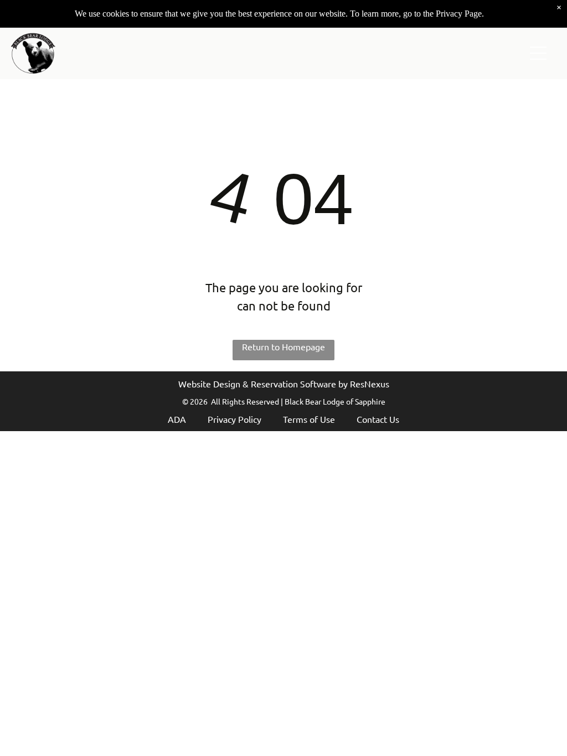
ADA (177, 418)
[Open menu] (538, 53)
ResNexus (369, 383)
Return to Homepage (283, 346)
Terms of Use (309, 418)
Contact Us (378, 418)
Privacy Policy (234, 418)
